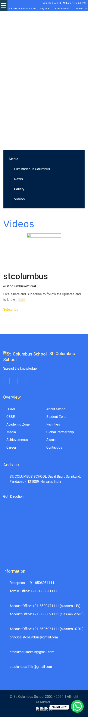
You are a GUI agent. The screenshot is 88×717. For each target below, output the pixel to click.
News (18, 179)
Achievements (17, 440)
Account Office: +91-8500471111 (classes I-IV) (45, 606)
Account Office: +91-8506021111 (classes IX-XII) (47, 629)
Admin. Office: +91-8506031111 (33, 591)
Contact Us (80, 8)
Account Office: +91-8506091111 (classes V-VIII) (47, 614)
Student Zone (56, 417)
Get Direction (13, 497)
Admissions (61, 8)
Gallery (19, 189)
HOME (11, 409)
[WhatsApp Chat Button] (77, 706)
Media (13, 159)
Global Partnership (60, 432)
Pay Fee (44, 8)
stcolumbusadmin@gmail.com (32, 652)
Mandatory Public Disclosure (18, 8)
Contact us (54, 447)
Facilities (53, 424)
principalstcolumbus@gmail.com (34, 637)
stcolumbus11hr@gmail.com (31, 667)
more (21, 300)
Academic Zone (18, 424)
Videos (19, 199)
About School (56, 409)
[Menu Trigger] (3, 5)
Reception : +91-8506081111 (32, 583)
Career (11, 447)
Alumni (51, 440)
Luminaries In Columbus (32, 169)
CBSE (10, 417)
